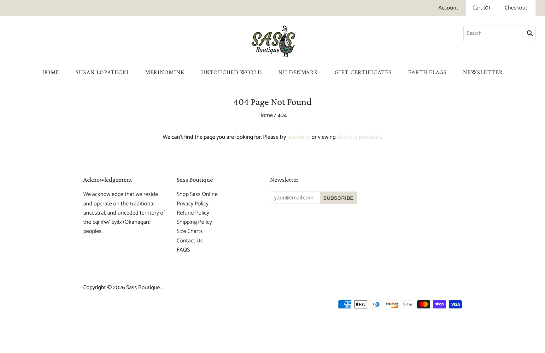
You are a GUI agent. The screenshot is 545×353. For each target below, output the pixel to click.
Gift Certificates (363, 72)
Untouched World (231, 72)
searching (298, 137)
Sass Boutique (143, 287)
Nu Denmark (298, 72)
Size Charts (190, 231)
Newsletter (483, 72)
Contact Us (190, 241)
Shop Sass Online (197, 194)
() (481, 8)
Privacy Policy (192, 204)
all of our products (358, 137)
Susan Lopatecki (102, 72)
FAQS (183, 250)
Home (51, 72)
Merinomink (165, 72)
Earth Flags (427, 72)
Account (448, 8)
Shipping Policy (194, 222)
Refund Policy (193, 213)
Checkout (516, 8)
